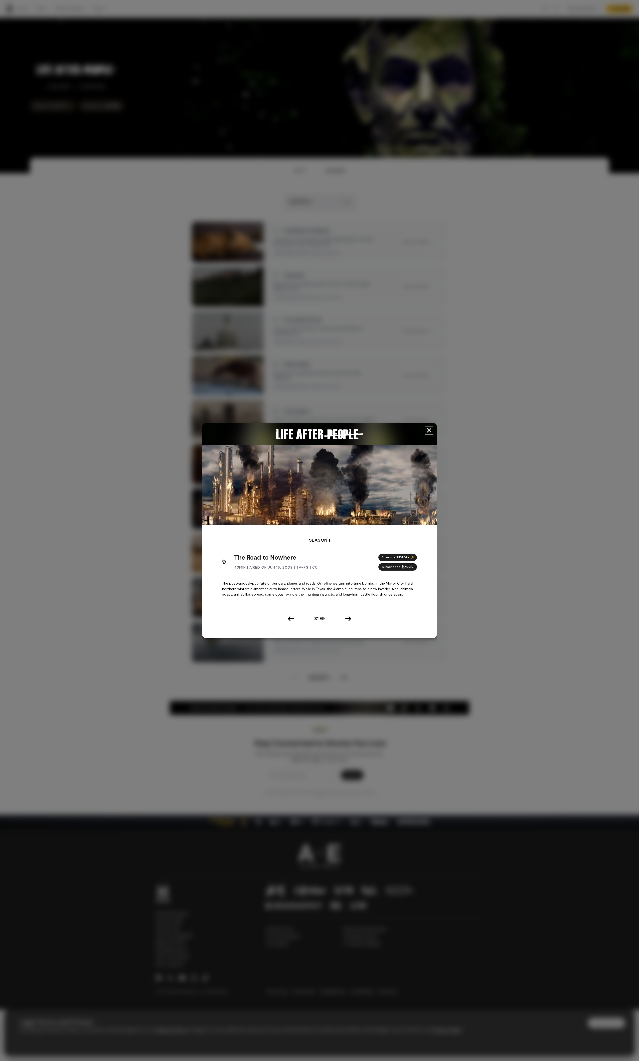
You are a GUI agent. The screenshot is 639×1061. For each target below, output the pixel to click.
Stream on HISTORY (395, 557)
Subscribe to (391, 567)
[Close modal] (429, 430)
